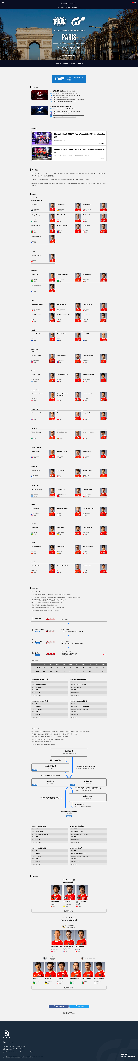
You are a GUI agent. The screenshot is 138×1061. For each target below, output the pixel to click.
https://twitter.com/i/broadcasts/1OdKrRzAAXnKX (64, 117)
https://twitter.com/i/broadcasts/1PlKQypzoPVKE (64, 101)
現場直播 (58, 63)
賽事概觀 (66, 63)
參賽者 (73, 63)
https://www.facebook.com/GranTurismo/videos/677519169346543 (68, 99)
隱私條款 (12, 1046)
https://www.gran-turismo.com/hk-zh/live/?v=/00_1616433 (66, 111)
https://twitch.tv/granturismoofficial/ (61, 97)
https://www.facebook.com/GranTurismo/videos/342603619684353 (68, 115)
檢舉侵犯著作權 (21, 1046)
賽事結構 (80, 63)
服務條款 (5, 1046)
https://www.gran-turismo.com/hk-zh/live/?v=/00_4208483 (66, 95)
